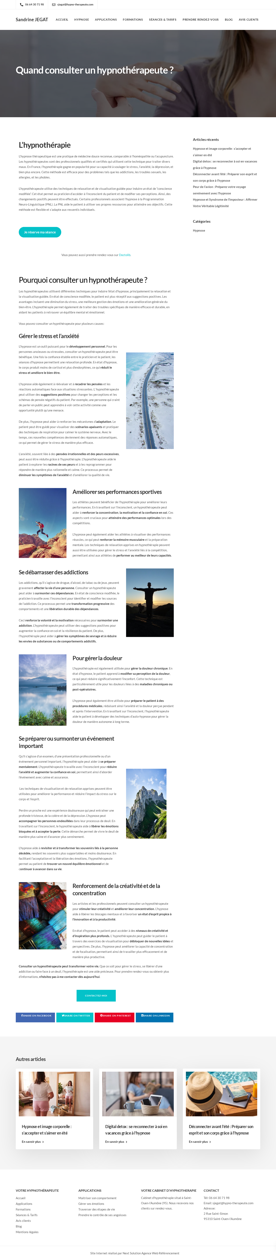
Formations (133, 19)
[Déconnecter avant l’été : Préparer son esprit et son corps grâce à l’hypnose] (221, 1093)
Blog (229, 19)
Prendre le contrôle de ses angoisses (102, 1215)
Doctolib (124, 255)
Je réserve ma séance (40, 232)
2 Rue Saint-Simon (216, 1213)
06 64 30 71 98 (219, 1197)
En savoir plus (31, 1141)
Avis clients (249, 19)
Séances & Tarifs (163, 19)
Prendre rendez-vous (201, 19)
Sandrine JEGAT (32, 19)
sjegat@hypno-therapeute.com (233, 1203)
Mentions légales (27, 1232)
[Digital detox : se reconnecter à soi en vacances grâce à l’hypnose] (138, 1093)
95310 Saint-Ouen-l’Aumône (223, 1218)
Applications (106, 19)
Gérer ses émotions (91, 1203)
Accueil (62, 19)
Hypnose (81, 19)
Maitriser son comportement (97, 1198)
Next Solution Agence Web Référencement (151, 1253)
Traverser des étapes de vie (96, 1209)
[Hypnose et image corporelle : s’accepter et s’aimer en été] (54, 1093)
